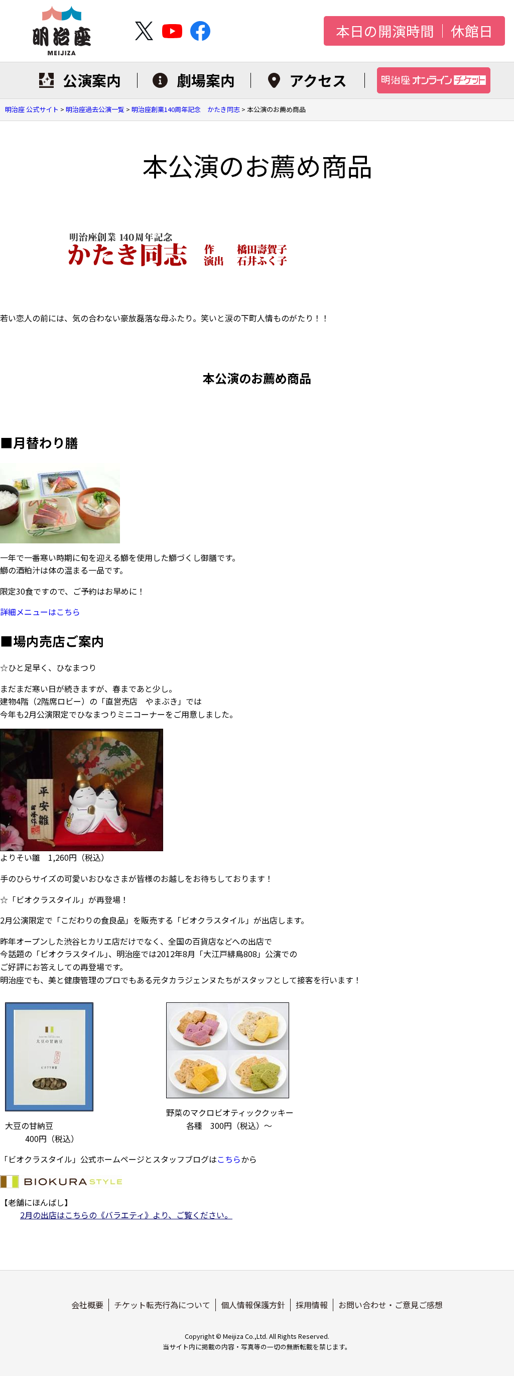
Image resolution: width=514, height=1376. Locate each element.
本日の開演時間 (385, 31)
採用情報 (312, 1305)
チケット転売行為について (162, 1305)
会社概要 (87, 1305)
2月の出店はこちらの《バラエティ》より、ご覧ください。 (126, 1215)
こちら (229, 1159)
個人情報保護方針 (253, 1305)
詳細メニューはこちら (40, 612)
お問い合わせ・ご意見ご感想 (390, 1305)
